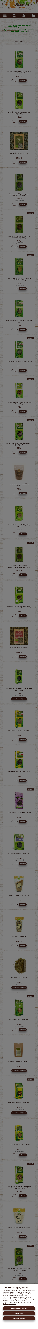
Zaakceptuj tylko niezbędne (19, 1308)
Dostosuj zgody (19, 1313)
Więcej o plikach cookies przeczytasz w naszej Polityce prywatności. (17, 1303)
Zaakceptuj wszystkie (19, 1318)
